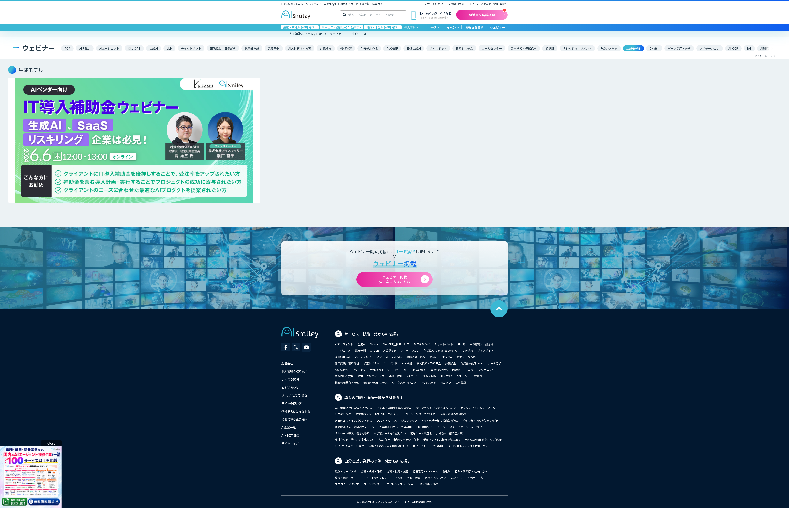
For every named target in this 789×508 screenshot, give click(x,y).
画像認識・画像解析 (482, 344)
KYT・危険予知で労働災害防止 (440, 420)
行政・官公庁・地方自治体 (471, 471)
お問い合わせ (290, 387)
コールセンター (372, 484)
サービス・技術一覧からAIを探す (372, 334)
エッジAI (447, 357)
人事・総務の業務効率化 (454, 414)
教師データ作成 (466, 357)
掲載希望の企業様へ (495, 4)
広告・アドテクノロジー (375, 478)
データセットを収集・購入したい (436, 408)
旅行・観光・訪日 (345, 478)
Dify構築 (468, 351)
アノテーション (410, 351)
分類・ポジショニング (481, 370)
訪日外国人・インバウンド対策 (353, 420)
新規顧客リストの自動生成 (351, 427)
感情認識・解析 (415, 357)
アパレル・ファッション (401, 484)
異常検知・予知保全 (429, 363)
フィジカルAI (343, 351)
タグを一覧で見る (765, 55)
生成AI (361, 344)
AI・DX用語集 (290, 435)
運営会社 (287, 363)
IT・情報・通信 (429, 484)
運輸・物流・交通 (397, 471)
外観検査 (450, 363)
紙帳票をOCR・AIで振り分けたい (388, 446)
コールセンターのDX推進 (420, 414)
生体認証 (461, 382)
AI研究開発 (341, 370)
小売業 (398, 478)
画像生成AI (395, 376)
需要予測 (360, 351)
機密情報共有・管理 (347, 382)
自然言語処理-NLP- (471, 363)
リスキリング (422, 344)
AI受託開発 (389, 351)
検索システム (371, 363)
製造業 (446, 471)
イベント (453, 27)
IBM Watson (418, 370)
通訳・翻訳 (429, 376)
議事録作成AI (343, 357)
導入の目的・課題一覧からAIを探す (373, 397)
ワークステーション (404, 382)
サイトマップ (290, 443)
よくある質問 (290, 379)
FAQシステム (428, 382)
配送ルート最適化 (421, 433)
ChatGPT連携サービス (396, 344)
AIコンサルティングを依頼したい (468, 446)
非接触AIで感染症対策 (449, 433)
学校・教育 (413, 478)
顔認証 (434, 357)
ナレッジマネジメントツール (478, 408)
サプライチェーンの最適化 (428, 446)
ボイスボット (486, 351)
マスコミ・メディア (347, 484)
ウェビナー (497, 27)
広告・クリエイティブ (371, 376)
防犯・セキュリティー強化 (466, 427)
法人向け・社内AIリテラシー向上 (399, 440)
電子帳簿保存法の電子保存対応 (353, 408)
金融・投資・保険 (371, 471)
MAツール (412, 376)
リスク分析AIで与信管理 (349, 446)
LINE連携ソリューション (430, 427)
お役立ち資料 (474, 27)
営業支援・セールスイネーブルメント (378, 414)
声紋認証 (477, 376)
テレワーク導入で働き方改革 (352, 433)
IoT (404, 370)
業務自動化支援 (344, 376)
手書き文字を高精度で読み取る (442, 440)
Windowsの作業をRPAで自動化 (483, 440)
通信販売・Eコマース (425, 471)
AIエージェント (344, 344)
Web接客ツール (379, 370)
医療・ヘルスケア (435, 478)
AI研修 (461, 344)
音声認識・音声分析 (347, 363)
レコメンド (390, 363)
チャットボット (443, 344)
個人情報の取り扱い (294, 371)
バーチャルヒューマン (368, 357)
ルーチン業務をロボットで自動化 (391, 427)
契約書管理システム (375, 382)
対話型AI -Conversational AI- (441, 351)
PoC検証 (407, 363)
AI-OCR (374, 351)
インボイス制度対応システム (394, 408)
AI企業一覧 (288, 427)
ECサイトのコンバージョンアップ (397, 420)
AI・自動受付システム (454, 376)
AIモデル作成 (394, 357)
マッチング (359, 370)
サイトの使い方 (436, 4)
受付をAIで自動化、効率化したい (355, 440)
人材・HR (456, 478)
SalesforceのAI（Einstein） (446, 370)
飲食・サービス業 (345, 471)
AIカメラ (446, 382)
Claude (374, 344)
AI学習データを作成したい (390, 433)
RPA (396, 370)
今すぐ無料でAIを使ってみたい (481, 420)
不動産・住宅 (475, 478)
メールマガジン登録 (294, 395)
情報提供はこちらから (464, 4)
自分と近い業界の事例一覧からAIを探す (377, 461)
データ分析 (494, 363)
